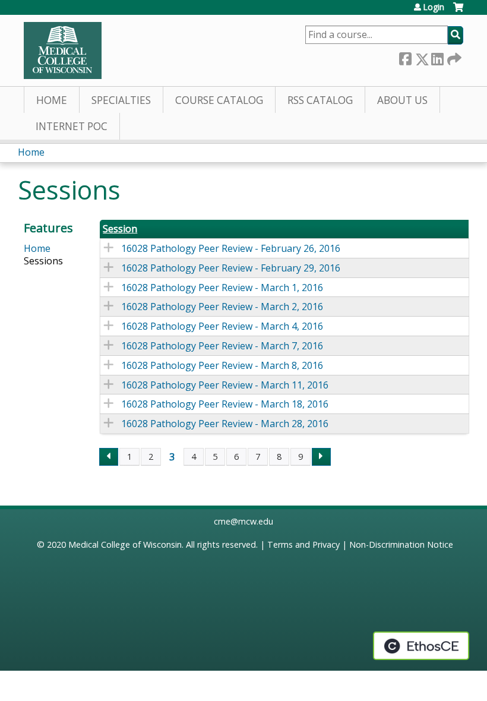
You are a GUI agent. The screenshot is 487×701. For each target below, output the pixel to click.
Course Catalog (219, 100)
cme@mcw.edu (243, 521)
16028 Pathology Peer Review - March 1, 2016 (222, 287)
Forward (453, 57)
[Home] (63, 50)
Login (433, 7)
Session (120, 229)
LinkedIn (437, 57)
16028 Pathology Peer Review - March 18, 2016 (224, 404)
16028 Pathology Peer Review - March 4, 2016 (222, 326)
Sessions (43, 260)
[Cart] (458, 11)
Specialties (121, 100)
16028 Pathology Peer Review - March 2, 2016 (222, 306)
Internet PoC (71, 126)
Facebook (405, 57)
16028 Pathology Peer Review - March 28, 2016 (224, 423)
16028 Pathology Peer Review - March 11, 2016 (224, 384)
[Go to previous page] (108, 457)
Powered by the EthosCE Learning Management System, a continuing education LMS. (421, 645)
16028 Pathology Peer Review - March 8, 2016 (222, 365)
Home (51, 100)
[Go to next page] (321, 457)
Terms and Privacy (303, 544)
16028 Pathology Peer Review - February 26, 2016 (230, 248)
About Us (402, 100)
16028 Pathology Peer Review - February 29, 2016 (230, 267)
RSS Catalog (320, 100)
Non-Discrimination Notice (401, 544)
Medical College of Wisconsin (125, 544)
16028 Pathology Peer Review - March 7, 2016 (222, 345)
